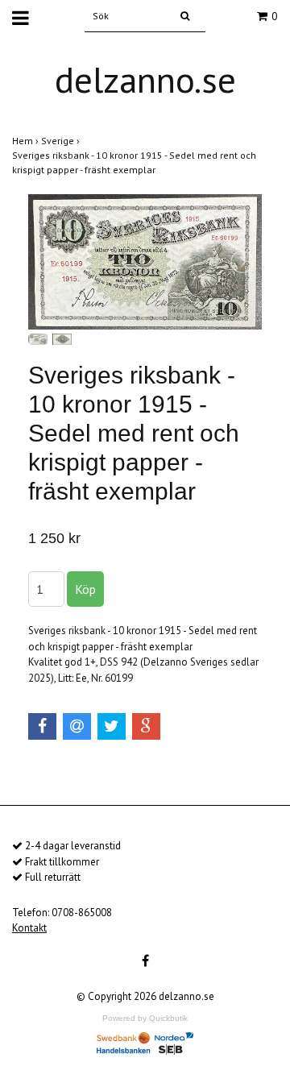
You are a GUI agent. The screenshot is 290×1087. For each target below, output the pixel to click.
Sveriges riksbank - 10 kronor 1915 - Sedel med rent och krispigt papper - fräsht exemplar (134, 162)
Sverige (61, 141)
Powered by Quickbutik (145, 1018)
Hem (26, 141)
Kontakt (29, 928)
